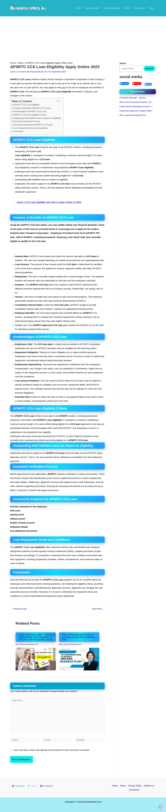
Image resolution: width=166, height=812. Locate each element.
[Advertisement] (83, 35)
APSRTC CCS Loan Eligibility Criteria (29, 115)
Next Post (98, 609)
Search (149, 68)
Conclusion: (18, 131)
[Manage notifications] (160, 807)
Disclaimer (134, 790)
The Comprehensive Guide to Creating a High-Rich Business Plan (78, 637)
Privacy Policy (135, 785)
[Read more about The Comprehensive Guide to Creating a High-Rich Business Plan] (79, 659)
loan (63, 87)
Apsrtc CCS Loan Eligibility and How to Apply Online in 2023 (49, 202)
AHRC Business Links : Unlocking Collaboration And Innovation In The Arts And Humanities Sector (37, 637)
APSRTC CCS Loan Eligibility (26, 105)
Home (78, 8)
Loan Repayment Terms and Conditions (30, 128)
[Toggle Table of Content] (58, 101)
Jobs (151, 8)
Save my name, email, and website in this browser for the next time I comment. (51, 750)
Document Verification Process (26, 121)
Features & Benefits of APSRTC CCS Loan (32, 108)
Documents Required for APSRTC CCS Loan (32, 125)
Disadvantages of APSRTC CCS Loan (30, 111)
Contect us (139, 8)
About (127, 8)
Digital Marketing (112, 8)
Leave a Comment (18, 72)
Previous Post (18, 609)
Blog (17, 644)
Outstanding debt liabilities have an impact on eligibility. (37, 118)
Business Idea (92, 8)
